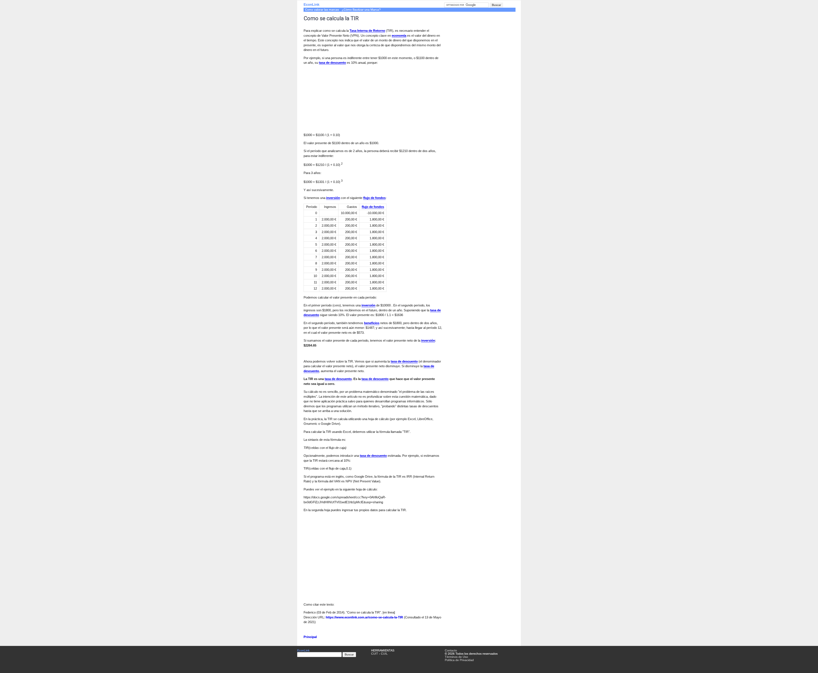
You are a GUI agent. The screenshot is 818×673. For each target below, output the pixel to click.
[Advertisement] (339, 98)
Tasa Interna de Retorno (367, 30)
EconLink (311, 5)
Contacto (451, 650)
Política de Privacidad (459, 660)
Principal (310, 637)
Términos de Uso (456, 656)
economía (399, 35)
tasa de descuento (332, 62)
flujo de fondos (374, 198)
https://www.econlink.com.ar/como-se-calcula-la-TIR (364, 617)
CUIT (374, 653)
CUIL (384, 653)
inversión (333, 198)
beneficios (371, 323)
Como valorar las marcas (322, 9)
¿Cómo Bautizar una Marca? (361, 9)
